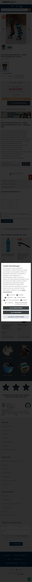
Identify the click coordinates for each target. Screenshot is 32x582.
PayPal (25, 300)
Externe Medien (21, 297)
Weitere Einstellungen (21, 302)
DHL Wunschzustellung (12, 300)
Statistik (21, 295)
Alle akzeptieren (16, 308)
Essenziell (12, 295)
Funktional (10, 302)
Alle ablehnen (16, 312)
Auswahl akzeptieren (16, 317)
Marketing (10, 297)
